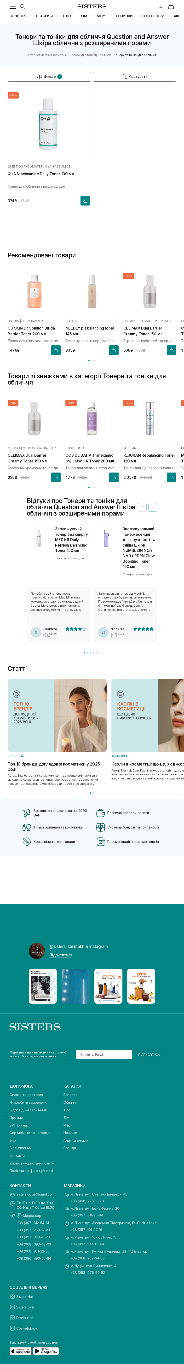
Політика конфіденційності (31, 1171)
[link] (171, 6)
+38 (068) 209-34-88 (88, 1258)
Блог (13, 1140)
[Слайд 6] (99, 653)
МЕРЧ (101, 16)
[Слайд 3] (90, 653)
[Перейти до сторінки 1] (89, 360)
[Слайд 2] (87, 653)
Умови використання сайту (32, 1163)
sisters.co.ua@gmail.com (35, 1194)
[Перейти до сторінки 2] (92, 360)
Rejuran (129, 448)
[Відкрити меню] (13, 6)
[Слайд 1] (84, 653)
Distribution (24, 1318)
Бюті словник (20, 1148)
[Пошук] (22, 6)
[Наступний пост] (147, 986)
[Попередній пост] (37, 986)
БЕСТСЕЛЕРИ (153, 16)
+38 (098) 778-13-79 (87, 1201)
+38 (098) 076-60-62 (88, 1273)
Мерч (67, 1125)
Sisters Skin (25, 1307)
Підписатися (60, 955)
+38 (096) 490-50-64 (34, 1258)
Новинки (70, 1133)
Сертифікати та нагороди (31, 1133)
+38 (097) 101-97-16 (86, 1229)
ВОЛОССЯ (18, 16)
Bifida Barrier (32, 321)
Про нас (16, 1117)
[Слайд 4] (93, 653)
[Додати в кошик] (85, 201)
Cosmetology (26, 1328)
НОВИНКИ (124, 16)
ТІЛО (66, 16)
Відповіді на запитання (28, 1110)
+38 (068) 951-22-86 (33, 1251)
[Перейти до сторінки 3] (95, 360)
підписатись (149, 1054)
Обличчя (70, 1102)
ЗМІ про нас (19, 1125)
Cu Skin (13, 321)
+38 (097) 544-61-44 (87, 1244)
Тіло (66, 1110)
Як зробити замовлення (29, 1102)
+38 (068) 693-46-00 (34, 1244)
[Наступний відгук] (153, 507)
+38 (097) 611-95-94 (87, 1215)
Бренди (69, 1148)
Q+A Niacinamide (57, 166)
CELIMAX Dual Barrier (154, 321)
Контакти (17, 1155)
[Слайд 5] (96, 653)
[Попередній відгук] (142, 507)
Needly (70, 321)
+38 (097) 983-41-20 (33, 1237)
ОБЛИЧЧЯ (44, 16)
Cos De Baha (74, 448)
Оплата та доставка (26, 1095)
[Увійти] (161, 6)
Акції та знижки (75, 1140)
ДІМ (83, 16)
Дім (66, 1117)
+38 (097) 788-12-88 (33, 1230)
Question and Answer (25, 166)
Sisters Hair (25, 1297)
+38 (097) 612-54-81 (33, 1223)
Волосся (70, 1095)
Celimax (129, 321)
